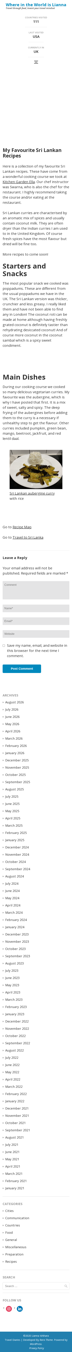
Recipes (11, 1261)
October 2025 (15, 775)
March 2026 (14, 738)
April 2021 (12, 1166)
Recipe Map (22, 527)
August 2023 (14, 963)
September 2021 (17, 1130)
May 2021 (12, 1159)
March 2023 (14, 999)
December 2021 (17, 1108)
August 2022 (14, 1050)
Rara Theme (46, 1339)
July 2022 (11, 1057)
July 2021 (11, 1145)
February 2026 (16, 746)
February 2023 (16, 1007)
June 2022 (12, 1065)
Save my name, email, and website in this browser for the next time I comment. (37, 650)
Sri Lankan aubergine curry (32, 493)
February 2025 (16, 833)
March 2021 (14, 1174)
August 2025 (14, 789)
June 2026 (12, 717)
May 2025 (12, 811)
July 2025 (11, 796)
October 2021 (15, 1123)
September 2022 (17, 1043)
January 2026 (14, 753)
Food (9, 1232)
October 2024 (15, 862)
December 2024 (17, 847)
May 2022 (12, 1072)
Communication (17, 1218)
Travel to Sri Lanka (28, 537)
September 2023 (17, 956)
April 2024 (12, 905)
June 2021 (12, 1152)
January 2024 (14, 927)
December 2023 (17, 934)
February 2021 (16, 1181)
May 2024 (12, 898)
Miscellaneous (15, 1247)
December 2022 (17, 1021)
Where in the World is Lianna (36, 4)
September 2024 (17, 869)
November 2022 (17, 1028)
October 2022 (15, 1036)
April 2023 (12, 992)
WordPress (36, 1344)
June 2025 (12, 804)
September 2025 (17, 782)
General (11, 1240)
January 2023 (14, 1014)
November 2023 (17, 941)
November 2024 (17, 854)
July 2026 (11, 709)
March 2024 (14, 912)
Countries (12, 1225)
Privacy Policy (36, 1348)
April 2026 (12, 731)
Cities (9, 1211)
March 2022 (14, 1087)
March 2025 (14, 825)
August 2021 (14, 1137)
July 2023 (11, 970)
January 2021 (14, 1188)
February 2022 (16, 1094)
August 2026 (14, 702)
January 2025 (14, 840)
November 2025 (17, 767)
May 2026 (12, 724)
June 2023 (12, 978)
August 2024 (14, 876)
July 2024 (11, 883)
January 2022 (14, 1101)
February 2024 (16, 920)
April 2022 (12, 1079)
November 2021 (17, 1116)
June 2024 (12, 891)
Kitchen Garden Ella (19, 181)
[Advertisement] (36, 103)
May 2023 (12, 985)
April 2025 (12, 818)
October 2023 (15, 949)
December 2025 (17, 760)
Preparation (14, 1254)
